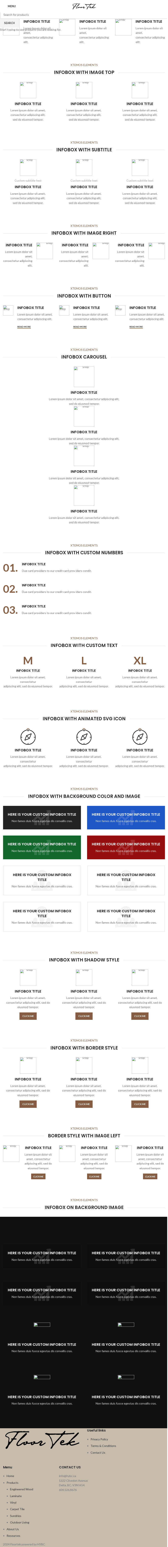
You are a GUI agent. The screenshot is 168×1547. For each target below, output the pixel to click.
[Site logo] (84, 6)
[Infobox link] (28, 31)
